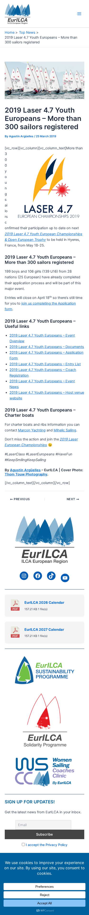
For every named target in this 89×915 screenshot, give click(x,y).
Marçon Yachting (32, 430)
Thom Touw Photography (26, 474)
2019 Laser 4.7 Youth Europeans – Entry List (45, 364)
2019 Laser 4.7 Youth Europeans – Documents (46, 347)
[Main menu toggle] (79, 14)
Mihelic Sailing (65, 430)
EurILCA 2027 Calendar (44, 629)
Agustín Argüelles (25, 470)
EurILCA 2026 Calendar (44, 602)
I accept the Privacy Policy (46, 845)
